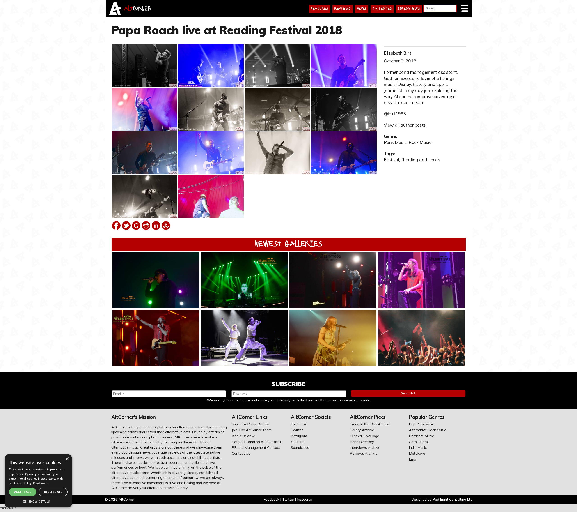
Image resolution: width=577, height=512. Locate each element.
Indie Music (418, 447)
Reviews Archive (363, 453)
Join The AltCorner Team (252, 430)
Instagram (299, 436)
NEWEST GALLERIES (288, 243)
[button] (38, 501)
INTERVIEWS (409, 8)
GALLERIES (382, 8)
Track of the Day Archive (370, 424)
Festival (391, 159)
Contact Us (241, 453)
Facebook (299, 424)
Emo (412, 459)
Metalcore (417, 453)
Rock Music (420, 142)
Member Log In (8, 507)
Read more (40, 483)
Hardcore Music (421, 436)
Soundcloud (300, 447)
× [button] (67, 459)
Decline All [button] (53, 492)
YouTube (298, 441)
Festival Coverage (364, 436)
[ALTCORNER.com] (115, 13)
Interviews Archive (365, 447)
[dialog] (38, 480)
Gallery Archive (362, 430)
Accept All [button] (22, 492)
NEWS (361, 8)
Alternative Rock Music (427, 430)
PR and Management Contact (256, 447)
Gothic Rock (418, 441)
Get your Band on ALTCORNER (257, 441)
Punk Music (395, 142)
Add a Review (243, 436)
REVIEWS (342, 8)
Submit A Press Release (251, 424)
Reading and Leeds (420, 159)
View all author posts (405, 125)
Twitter (297, 430)
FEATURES (319, 8)
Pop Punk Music (422, 424)
